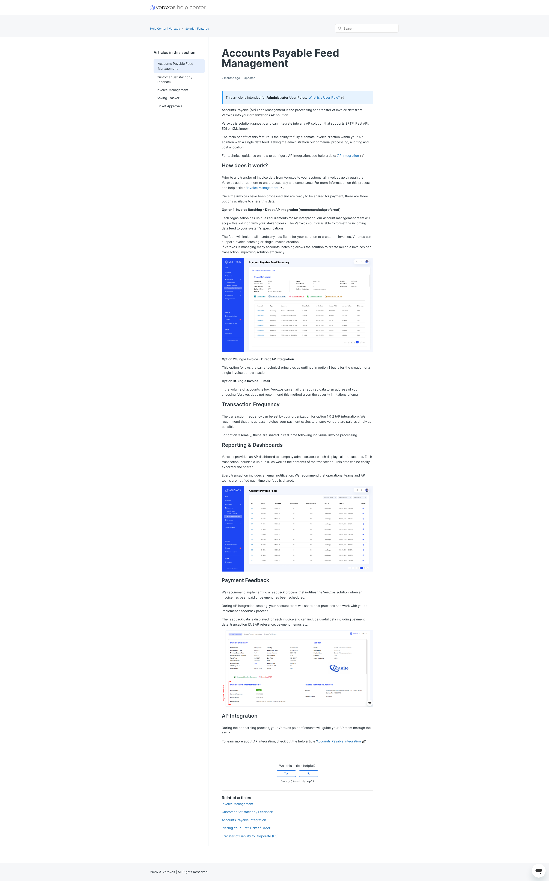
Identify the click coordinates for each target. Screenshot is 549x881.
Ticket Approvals (169, 106)
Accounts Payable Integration (339, 741)
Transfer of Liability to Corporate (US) (250, 836)
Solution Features (197, 28)
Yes (286, 773)
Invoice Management (172, 90)
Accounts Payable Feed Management (175, 66)
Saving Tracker (168, 98)
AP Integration (348, 156)
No (308, 773)
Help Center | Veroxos (165, 28)
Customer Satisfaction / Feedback (174, 79)
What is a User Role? (325, 97)
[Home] (178, 7)
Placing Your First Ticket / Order (246, 828)
